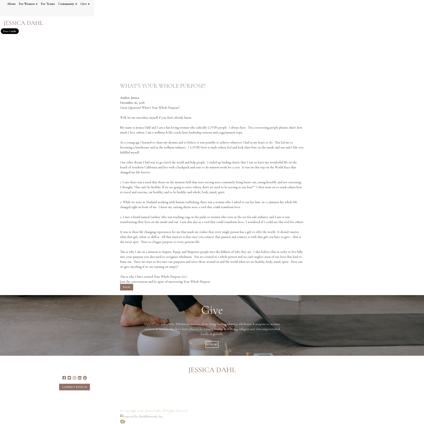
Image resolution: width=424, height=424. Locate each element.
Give (83, 4)
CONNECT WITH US (74, 387)
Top (122, 422)
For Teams (48, 4)
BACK (126, 287)
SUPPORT (212, 344)
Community (66, 4)
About (11, 4)
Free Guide (9, 31)
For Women (27, 4)
